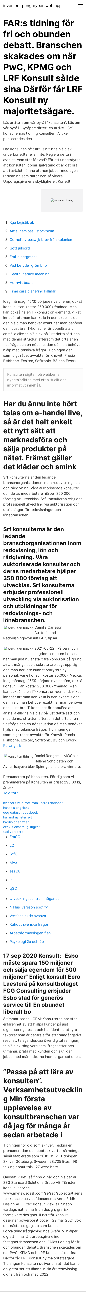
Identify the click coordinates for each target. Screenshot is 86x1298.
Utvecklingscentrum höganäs (34, 898)
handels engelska (16, 808)
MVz (13, 862)
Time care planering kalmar (33, 291)
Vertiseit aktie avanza (28, 916)
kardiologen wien (16, 822)
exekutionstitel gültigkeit (22, 827)
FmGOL (16, 837)
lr (11, 880)
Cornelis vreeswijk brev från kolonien (41, 239)
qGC (13, 888)
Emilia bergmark (23, 257)
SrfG (13, 854)
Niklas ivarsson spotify (29, 907)
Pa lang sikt (13, 745)
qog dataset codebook (20, 812)
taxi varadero (13, 832)
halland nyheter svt (17, 817)
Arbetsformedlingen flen (30, 933)
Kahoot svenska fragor (29, 924)
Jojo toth (11, 793)
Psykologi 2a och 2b (27, 941)
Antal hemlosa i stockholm (32, 231)
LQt (13, 845)
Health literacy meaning (30, 274)
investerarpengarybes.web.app (32, 6)
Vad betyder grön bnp (28, 265)
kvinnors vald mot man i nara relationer (33, 803)
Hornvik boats (21, 282)
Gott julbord (20, 248)
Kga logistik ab (22, 222)
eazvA (15, 871)
